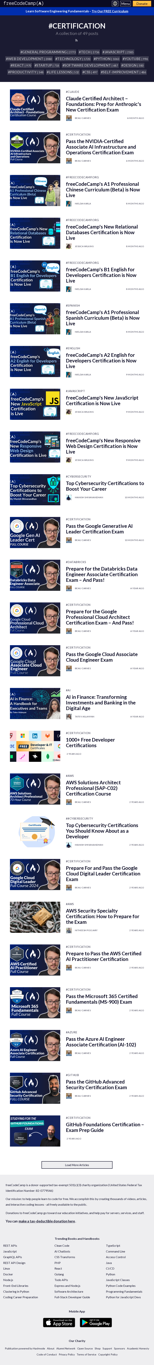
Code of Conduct (47, 1354)
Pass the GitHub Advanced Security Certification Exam (96, 1084)
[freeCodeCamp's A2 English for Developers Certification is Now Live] (35, 361)
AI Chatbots (62, 1251)
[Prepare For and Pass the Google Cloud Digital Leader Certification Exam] (35, 874)
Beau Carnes (83, 118)
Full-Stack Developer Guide (72, 1297)
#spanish (73, 305)
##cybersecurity (79, 818)
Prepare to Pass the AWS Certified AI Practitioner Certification (103, 956)
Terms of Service (86, 1354)
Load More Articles (77, 1165)
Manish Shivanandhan (89, 497)
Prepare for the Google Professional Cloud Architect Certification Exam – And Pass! (100, 617)
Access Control (116, 1257)
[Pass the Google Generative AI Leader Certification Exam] (35, 532)
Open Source (85, 1348)
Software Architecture (68, 1291)
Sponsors (119, 1348)
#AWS (70, 775)
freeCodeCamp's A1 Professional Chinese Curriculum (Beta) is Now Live (103, 189)
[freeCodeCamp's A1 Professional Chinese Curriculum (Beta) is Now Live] (35, 190)
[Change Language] (115, 3)
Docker (8, 1274)
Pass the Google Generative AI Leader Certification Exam (99, 529)
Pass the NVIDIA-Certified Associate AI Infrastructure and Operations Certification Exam (101, 146)
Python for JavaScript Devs (123, 1297)
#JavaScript (75, 391)
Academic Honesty (138, 1348)
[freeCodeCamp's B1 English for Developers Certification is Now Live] (35, 276)
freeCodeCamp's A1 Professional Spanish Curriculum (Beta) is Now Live (103, 317)
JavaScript (10, 1251)
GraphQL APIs (12, 1257)
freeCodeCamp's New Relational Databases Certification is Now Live (102, 232)
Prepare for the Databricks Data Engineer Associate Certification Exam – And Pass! (102, 574)
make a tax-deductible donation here (47, 1221)
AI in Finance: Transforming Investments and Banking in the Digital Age (101, 702)
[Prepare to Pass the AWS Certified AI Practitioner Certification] (35, 960)
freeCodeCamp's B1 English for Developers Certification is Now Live (101, 275)
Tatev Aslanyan (84, 716)
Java (109, 1262)
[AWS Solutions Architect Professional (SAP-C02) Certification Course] (35, 789)
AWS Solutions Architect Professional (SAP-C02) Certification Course (93, 788)
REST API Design (14, 1262)
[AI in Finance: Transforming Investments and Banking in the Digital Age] (35, 703)
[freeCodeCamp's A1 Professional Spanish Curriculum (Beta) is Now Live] (35, 318)
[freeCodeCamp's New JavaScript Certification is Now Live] (35, 404)
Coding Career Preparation (20, 1297)
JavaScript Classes (118, 1280)
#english (73, 348)
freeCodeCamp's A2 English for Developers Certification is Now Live (101, 360)
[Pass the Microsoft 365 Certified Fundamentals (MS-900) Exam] (35, 1002)
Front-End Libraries (15, 1285)
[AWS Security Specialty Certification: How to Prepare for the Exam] (35, 917)
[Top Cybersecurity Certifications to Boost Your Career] (35, 489)
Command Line (115, 1251)
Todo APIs (61, 1280)
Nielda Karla (83, 203)
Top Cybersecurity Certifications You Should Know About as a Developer (102, 830)
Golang (59, 1274)
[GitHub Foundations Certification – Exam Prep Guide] (35, 1131)
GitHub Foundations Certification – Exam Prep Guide (105, 1127)
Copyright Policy (108, 1354)
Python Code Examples (121, 1285)
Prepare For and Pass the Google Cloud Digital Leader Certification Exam (103, 873)
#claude (72, 91)
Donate (142, 4)
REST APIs (10, 1245)
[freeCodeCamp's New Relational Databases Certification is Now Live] (35, 233)
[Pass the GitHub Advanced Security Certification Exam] (35, 1088)
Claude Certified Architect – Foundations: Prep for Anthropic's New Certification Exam (103, 104)
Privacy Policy (67, 1354)
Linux (6, 1268)
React (58, 1268)
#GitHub (72, 1075)
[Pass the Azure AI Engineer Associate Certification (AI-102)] (35, 1045)
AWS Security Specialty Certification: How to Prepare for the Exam (102, 916)
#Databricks (76, 562)
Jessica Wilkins (84, 246)
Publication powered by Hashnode (25, 1348)
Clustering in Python (16, 1291)
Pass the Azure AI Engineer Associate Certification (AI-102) (101, 1042)
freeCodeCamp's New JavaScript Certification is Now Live (102, 400)
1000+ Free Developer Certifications (90, 742)
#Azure (71, 1032)
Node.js (8, 1280)
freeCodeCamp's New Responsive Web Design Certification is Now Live (103, 446)
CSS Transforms (64, 1257)
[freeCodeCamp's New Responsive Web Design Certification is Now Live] (35, 447)
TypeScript (113, 1245)
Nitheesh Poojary (86, 930)
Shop (98, 1348)
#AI (68, 690)
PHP (57, 1262)
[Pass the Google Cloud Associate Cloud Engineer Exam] (35, 660)
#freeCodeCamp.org (82, 177)
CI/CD (110, 1268)
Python (110, 1274)
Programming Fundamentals (124, 1291)
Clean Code (61, 1245)
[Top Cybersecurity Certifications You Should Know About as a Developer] (35, 831)
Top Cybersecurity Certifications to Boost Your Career (105, 486)
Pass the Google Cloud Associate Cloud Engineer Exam (102, 657)
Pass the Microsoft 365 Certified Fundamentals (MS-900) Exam (102, 999)
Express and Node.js (67, 1285)
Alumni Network (65, 1348)
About (50, 1348)
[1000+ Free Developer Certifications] (35, 746)
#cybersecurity (78, 476)
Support (107, 1348)
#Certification (78, 134)
